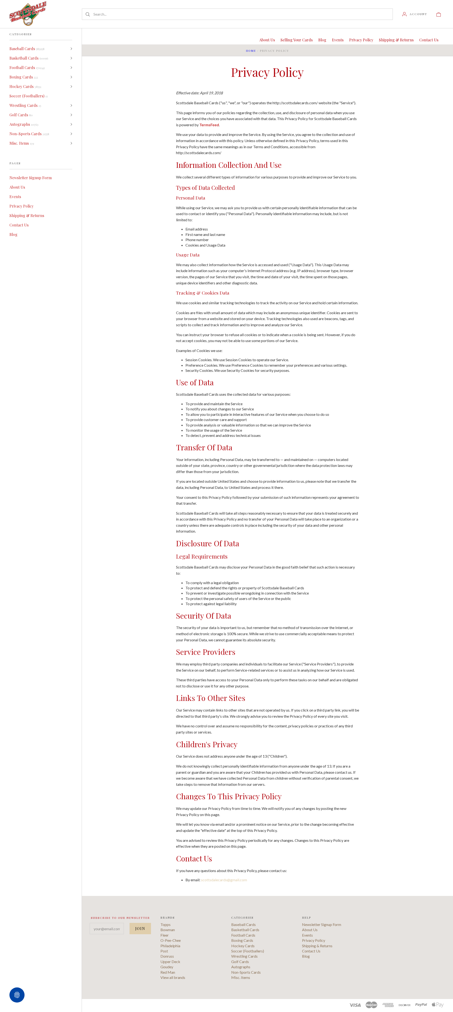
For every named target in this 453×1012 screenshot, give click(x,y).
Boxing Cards (23, 76)
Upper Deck (170, 961)
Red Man (167, 972)
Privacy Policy (21, 206)
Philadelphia (170, 945)
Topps (165, 924)
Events (15, 196)
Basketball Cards (28, 58)
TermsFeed (209, 124)
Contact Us (19, 224)
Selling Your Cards (297, 39)
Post (164, 951)
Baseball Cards (26, 48)
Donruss (167, 956)
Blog (13, 234)
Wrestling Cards (25, 105)
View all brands (172, 977)
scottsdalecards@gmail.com (224, 879)
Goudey (166, 966)
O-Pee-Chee (170, 940)
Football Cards (27, 67)
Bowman (167, 929)
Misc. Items (21, 143)
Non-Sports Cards (29, 133)
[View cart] (438, 14)
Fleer (164, 935)
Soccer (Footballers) (28, 95)
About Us (17, 187)
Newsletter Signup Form (30, 177)
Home (251, 50)
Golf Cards (21, 114)
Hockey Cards (25, 86)
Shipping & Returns (26, 215)
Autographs (23, 124)
